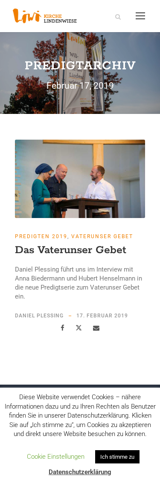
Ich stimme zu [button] (117, 457)
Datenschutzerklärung (80, 472)
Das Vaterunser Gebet (70, 250)
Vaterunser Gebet (102, 236)
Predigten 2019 (41, 236)
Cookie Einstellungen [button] (55, 456)
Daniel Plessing (39, 316)
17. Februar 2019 (102, 316)
